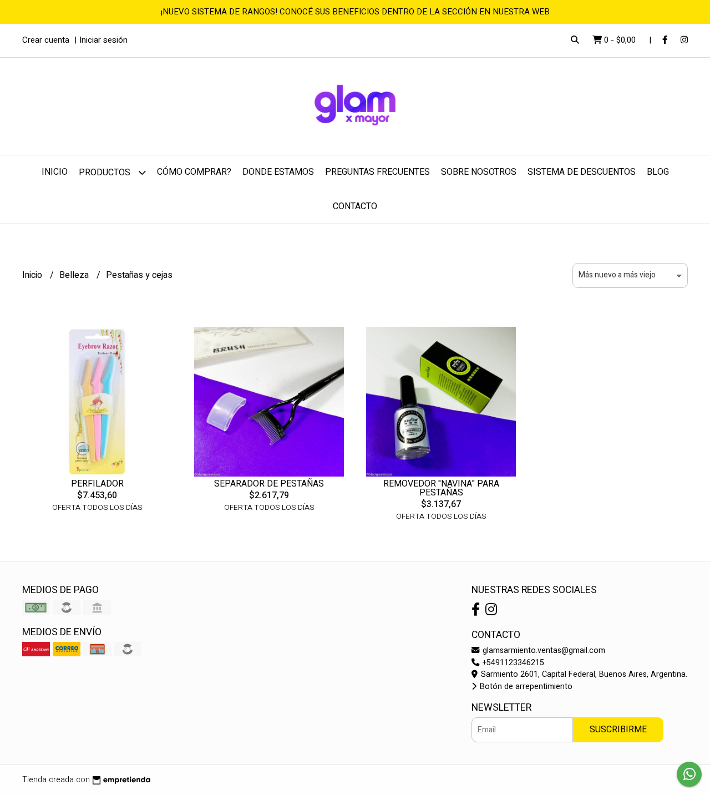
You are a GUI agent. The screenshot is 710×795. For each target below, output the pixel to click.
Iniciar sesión (103, 40)
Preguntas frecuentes (377, 172)
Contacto (355, 206)
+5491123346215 (512, 663)
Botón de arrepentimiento (525, 686)
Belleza (75, 275)
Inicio (55, 172)
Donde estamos (278, 172)
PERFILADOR (97, 483)
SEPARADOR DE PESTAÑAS (269, 483)
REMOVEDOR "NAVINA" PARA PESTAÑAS (441, 488)
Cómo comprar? (194, 172)
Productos (106, 172)
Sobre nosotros (478, 172)
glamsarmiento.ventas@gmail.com (542, 650)
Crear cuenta (45, 40)
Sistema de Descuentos (582, 172)
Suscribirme (618, 729)
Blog (658, 172)
